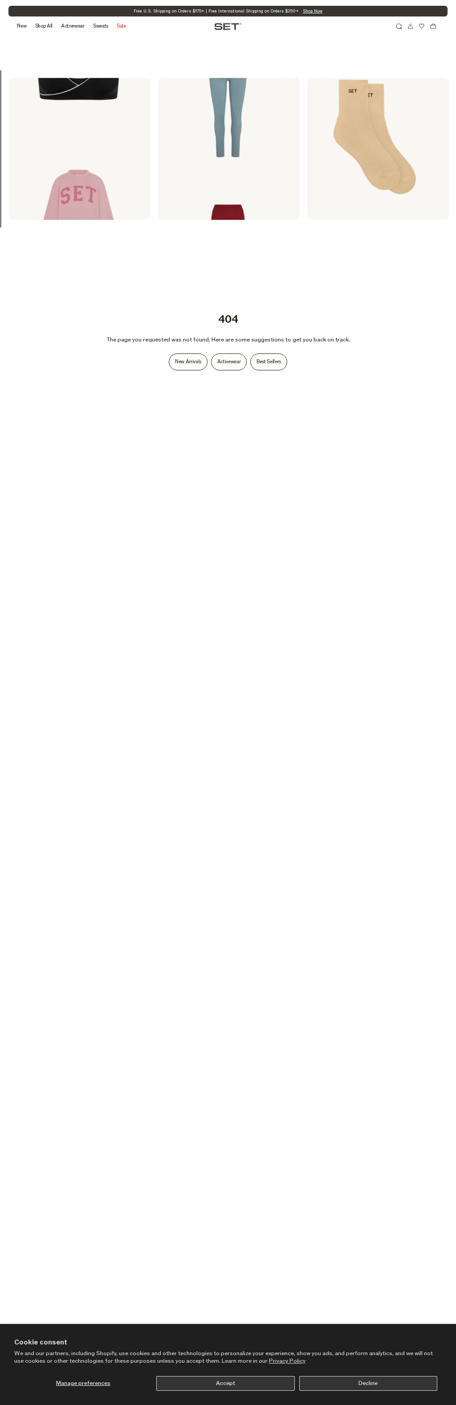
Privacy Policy (287, 1360)
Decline (368, 1383)
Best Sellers (268, 361)
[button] (399, 26)
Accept (225, 1383)
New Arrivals (188, 361)
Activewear (229, 361)
